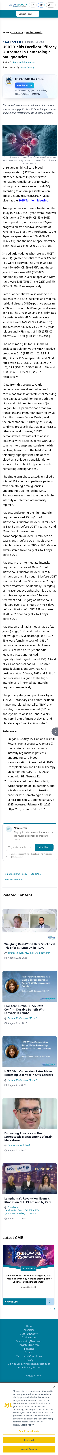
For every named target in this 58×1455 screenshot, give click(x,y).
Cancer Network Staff (19, 1145)
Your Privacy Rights (29, 1367)
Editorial (29, 1348)
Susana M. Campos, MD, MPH (23, 1018)
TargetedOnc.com (29, 1345)
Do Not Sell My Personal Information (29, 1363)
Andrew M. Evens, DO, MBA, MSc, (23, 1210)
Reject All (29, 1440)
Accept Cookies (29, 1449)
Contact (29, 1352)
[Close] (54, 1386)
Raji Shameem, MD (40, 952)
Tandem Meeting (14, 879)
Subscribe (42, 847)
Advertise (29, 1330)
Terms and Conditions (29, 1356)
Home (5, 32)
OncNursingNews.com (29, 1341)
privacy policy (17, 856)
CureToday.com (29, 1333)
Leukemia (36, 873)
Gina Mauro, (14, 1207)
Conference (17, 32)
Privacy (29, 1360)
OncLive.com (29, 1337)
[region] (29, 1418)
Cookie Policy (27, 1424)
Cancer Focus (25, 13)
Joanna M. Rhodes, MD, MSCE (21, 1213)
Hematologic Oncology (15, 873)
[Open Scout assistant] (41, 5)
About (29, 1326)
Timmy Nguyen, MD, (18, 952)
